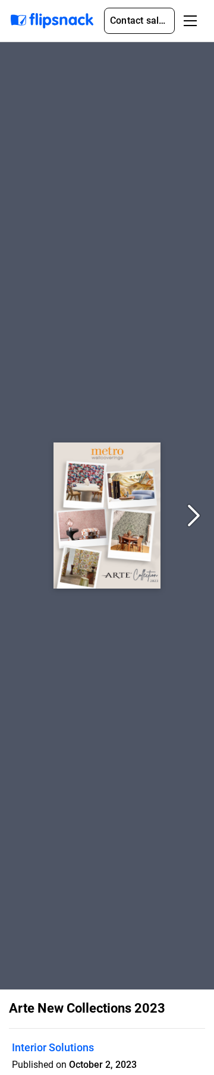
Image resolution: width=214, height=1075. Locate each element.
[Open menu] (190, 21)
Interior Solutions (53, 1047)
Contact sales (139, 20)
